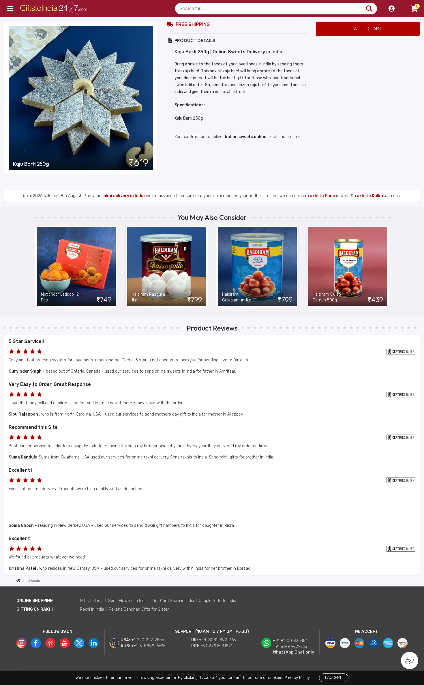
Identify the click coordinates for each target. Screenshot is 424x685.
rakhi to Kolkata (371, 195)
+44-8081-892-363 (217, 639)
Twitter (79, 643)
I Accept (333, 677)
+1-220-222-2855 (147, 639)
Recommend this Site (33, 427)
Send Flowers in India (128, 600)
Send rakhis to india (188, 457)
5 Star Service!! (26, 341)
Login (391, 8)
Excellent (19, 538)
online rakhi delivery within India (174, 568)
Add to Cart (368, 28)
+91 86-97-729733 (290, 646)
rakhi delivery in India (123, 195)
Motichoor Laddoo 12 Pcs (60, 297)
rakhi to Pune (321, 195)
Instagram (21, 643)
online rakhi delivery (150, 457)
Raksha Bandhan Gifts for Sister (139, 609)
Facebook (36, 643)
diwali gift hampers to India (170, 525)
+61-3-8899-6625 (148, 646)
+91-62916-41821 (216, 646)
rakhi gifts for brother (239, 457)
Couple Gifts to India (217, 600)
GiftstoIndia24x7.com (55, 8)
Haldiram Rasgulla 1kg (148, 297)
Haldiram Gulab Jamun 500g (327, 297)
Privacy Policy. (297, 677)
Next (388, 266)
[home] (18, 581)
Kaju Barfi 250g (31, 164)
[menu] (10, 8)
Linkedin (94, 643)
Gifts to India (92, 600)
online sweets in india (175, 371)
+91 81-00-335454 (290, 640)
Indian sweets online (245, 136)
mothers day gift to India (178, 414)
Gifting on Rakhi (34, 609)
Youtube (65, 643)
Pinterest (50, 643)
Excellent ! (20, 470)
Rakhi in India (92, 609)
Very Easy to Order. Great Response (50, 384)
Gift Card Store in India (173, 600)
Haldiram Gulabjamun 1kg (236, 297)
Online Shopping (34, 600)
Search (369, 8)
